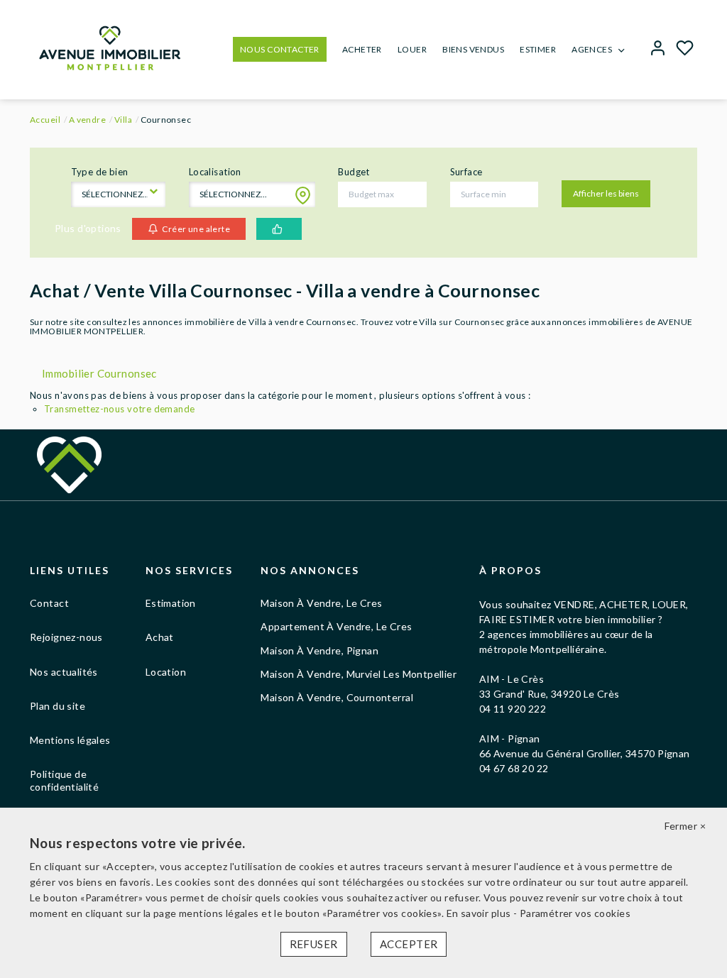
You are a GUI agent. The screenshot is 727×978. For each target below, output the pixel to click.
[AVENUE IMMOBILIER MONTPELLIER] (110, 46)
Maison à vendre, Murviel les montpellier (359, 674)
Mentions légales (70, 740)
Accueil (45, 119)
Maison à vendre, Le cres (321, 603)
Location (166, 672)
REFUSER (314, 944)
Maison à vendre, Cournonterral (337, 697)
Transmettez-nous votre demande (119, 408)
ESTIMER (538, 49)
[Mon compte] (658, 49)
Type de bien (100, 171)
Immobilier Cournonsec (99, 373)
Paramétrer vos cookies (575, 913)
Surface (466, 171)
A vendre (87, 119)
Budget (354, 171)
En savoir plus (480, 913)
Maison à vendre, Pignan (319, 650)
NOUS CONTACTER (279, 49)
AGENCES (592, 49)
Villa (123, 119)
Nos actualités (64, 672)
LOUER (412, 49)
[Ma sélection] (685, 49)
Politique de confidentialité (64, 780)
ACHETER (362, 49)
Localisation (215, 171)
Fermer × (685, 826)
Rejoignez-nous (66, 637)
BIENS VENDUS (473, 49)
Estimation (171, 603)
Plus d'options (88, 228)
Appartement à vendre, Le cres (336, 626)
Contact (49, 603)
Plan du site (57, 706)
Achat (160, 637)
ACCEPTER (408, 944)
